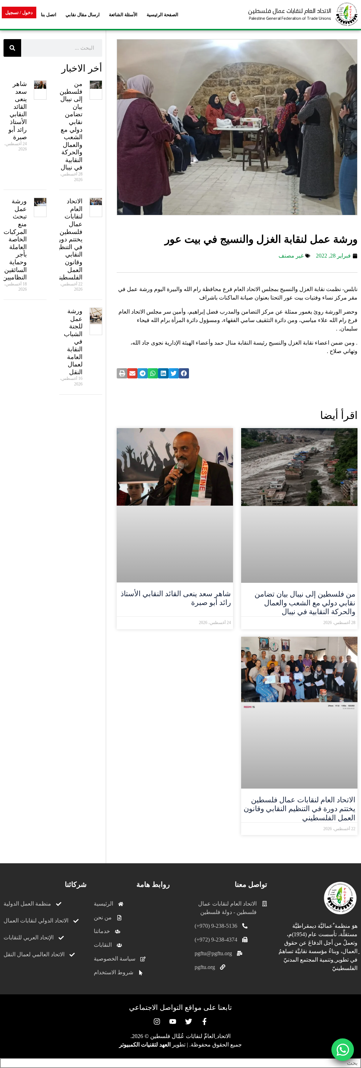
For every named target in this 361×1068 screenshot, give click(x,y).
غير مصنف (291, 256)
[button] (184, 373)
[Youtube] (173, 1021)
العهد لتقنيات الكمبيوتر (145, 1045)
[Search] (12, 48)
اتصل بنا (48, 14)
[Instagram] (157, 1021)
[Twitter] (189, 1021)
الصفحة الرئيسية (162, 14)
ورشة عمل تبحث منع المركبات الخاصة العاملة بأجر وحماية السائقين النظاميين (14, 239)
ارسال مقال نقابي (83, 14)
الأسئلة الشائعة (123, 14)
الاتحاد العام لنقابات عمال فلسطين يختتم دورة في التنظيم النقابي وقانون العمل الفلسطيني (299, 809)
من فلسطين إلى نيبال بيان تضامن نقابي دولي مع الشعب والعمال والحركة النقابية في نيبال (305, 603)
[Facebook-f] (204, 1021)
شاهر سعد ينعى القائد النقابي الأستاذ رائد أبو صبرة (17, 110)
